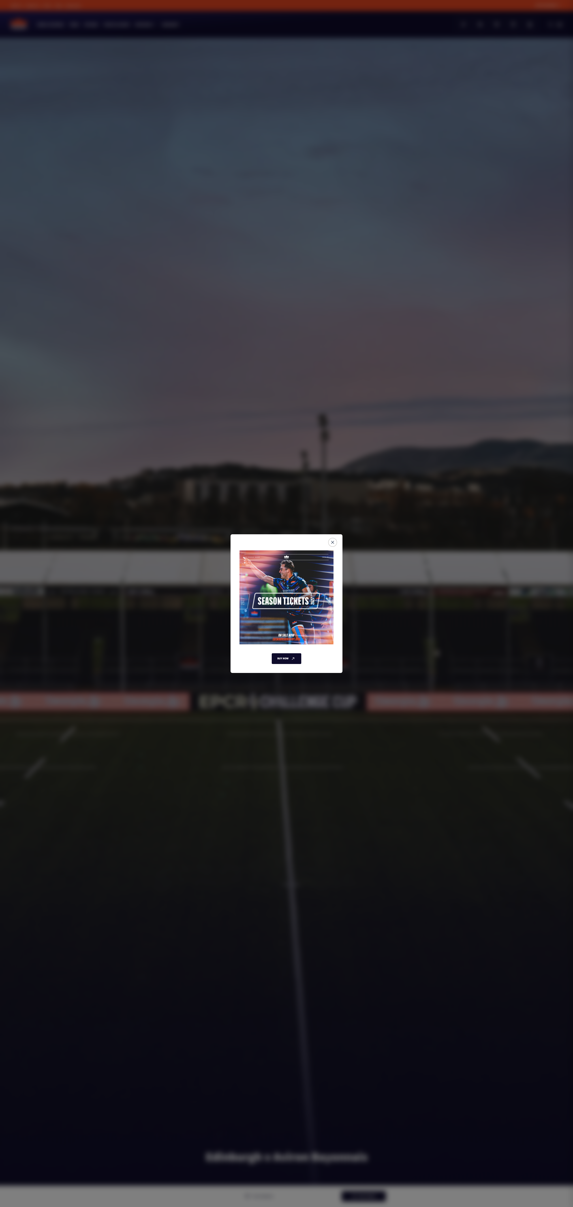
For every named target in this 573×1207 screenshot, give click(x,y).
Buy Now (283, 658)
